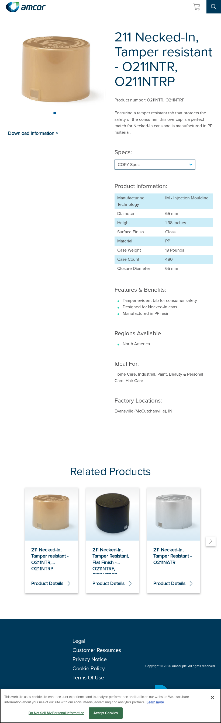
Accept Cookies (106, 712)
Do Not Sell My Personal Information (56, 712)
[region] (110, 706)
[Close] (212, 697)
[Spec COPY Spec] (164, 165)
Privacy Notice (89, 659)
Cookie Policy (88, 668)
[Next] (211, 541)
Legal (78, 641)
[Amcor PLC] (25, 7)
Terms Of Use (88, 677)
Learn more (155, 702)
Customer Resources (96, 650)
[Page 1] (54, 113)
